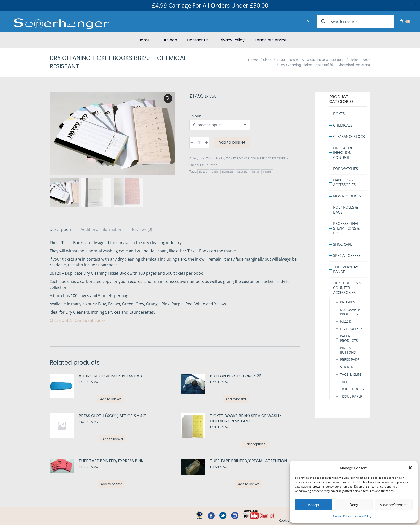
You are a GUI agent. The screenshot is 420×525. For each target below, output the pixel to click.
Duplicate (227, 171)
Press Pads (349, 359)
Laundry (242, 171)
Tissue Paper (351, 396)
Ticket (255, 171)
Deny (354, 505)
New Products (347, 195)
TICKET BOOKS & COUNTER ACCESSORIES (255, 158)
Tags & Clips (351, 374)
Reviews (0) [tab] (142, 229)
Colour (195, 115)
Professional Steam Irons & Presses (346, 228)
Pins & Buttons (348, 349)
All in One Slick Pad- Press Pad (110, 376)
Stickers (347, 367)
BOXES (339, 113)
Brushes (347, 302)
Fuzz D (345, 321)
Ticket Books (215, 158)
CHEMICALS (342, 124)
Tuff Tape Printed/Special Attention (248, 461)
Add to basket (232, 142)
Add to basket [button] (110, 399)
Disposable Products (350, 311)
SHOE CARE (342, 244)
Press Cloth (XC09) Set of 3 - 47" (112, 416)
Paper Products (349, 338)
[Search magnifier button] (323, 21)
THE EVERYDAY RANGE (345, 269)
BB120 (203, 171)
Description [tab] (60, 229)
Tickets (267, 171)
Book (215, 171)
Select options (255, 444)
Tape (344, 381)
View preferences (394, 505)
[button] (410, 467)
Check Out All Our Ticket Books (77, 320)
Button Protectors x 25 (236, 376)
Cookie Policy (342, 516)
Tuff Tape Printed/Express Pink (111, 461)
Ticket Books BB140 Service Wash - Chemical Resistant (246, 418)
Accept (313, 505)
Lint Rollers (351, 328)
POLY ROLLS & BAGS (345, 210)
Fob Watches (345, 168)
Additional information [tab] (101, 229)
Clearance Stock (349, 136)
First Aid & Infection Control (343, 152)
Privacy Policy (362, 516)
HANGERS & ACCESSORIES (344, 182)
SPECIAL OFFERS (346, 255)
